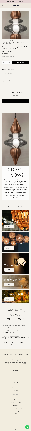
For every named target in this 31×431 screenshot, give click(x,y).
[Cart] (28, 5)
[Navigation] (2, 5)
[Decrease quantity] (3, 62)
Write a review (15, 101)
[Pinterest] (19, 420)
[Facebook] (11, 420)
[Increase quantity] (10, 62)
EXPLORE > (9, 226)
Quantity (4, 59)
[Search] (24, 5)
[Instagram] (15, 420)
